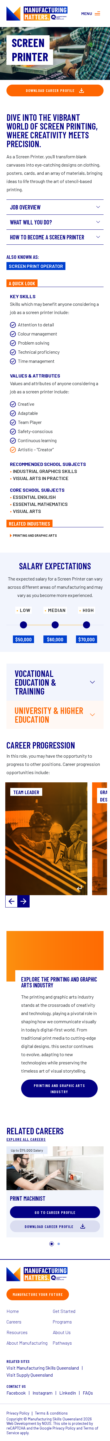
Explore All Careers (26, 1139)
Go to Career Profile (55, 1212)
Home (12, 1311)
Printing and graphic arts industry (59, 1088)
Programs (62, 1321)
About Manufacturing (27, 1343)
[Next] (23, 901)
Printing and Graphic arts (35, 535)
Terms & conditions (51, 1413)
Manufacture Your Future (38, 1294)
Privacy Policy (17, 1413)
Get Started (64, 1311)
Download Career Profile (50, 90)
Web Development (21, 1423)
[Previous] (11, 901)
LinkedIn (67, 1392)
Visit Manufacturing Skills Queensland (42, 1367)
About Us (62, 1332)
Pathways (62, 1343)
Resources (17, 1332)
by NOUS (44, 1423)
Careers (13, 1321)
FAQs (88, 1392)
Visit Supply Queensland (29, 1375)
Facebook (16, 1392)
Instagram (43, 1392)
